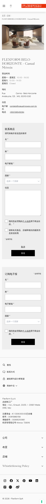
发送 (23, 253)
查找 (9, 365)
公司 (4, 438)
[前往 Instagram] (4, 481)
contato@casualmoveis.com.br (23, 106)
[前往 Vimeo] (4, 487)
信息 (7, 187)
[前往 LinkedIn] (36, 481)
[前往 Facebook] (11, 481)
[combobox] (23, 181)
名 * (6, 139)
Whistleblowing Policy (15, 466)
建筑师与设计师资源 (16, 379)
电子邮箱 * (9, 163)
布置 (4, 447)
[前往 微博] (17, 487)
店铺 (8, 15)
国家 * (7, 175)
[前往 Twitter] (17, 481)
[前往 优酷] (11, 487)
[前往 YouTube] (30, 481)
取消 (23, 247)
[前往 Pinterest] (24, 481)
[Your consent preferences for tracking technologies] (41, 501)
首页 (3, 15)
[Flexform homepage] (33, 6)
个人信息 (26, 221)
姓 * (6, 151)
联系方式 (11, 372)
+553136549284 (17, 112)
